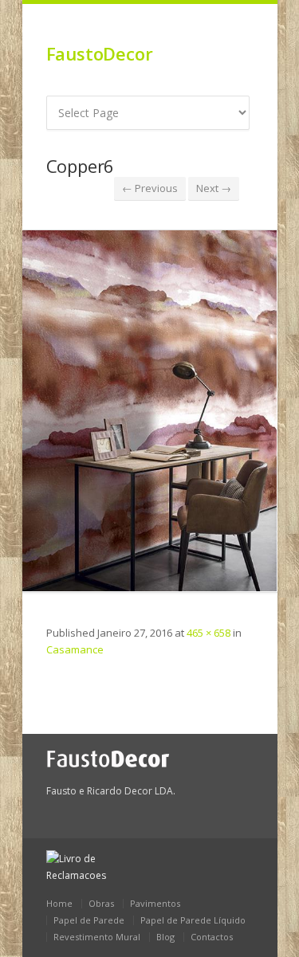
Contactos (212, 937)
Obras (101, 903)
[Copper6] (149, 410)
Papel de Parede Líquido (193, 920)
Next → (213, 188)
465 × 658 (208, 633)
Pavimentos (155, 903)
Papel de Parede (88, 920)
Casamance (75, 649)
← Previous (150, 188)
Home (59, 903)
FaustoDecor (99, 53)
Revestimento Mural (96, 937)
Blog (165, 937)
